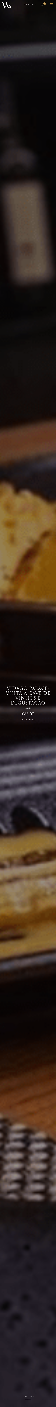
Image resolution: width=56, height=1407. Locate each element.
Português (29, 4)
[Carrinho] (42, 4)
